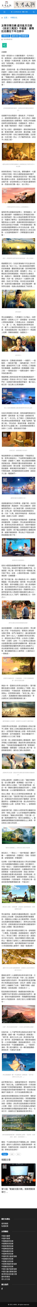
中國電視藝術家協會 (9, 1264)
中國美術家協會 (7, 1254)
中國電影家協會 (7, 1244)
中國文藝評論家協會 (9, 1269)
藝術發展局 (5, 1277)
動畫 (12, 1154)
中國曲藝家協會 (7, 1251)
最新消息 (15, 36)
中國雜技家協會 (7, 1266)
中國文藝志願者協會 (9, 1272)
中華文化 (13, 18)
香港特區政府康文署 (9, 1274)
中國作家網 (5, 1239)
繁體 (23, 12)
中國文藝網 (5, 1236)
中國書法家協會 (7, 1261)
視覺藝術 (24, 36)
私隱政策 (4, 1226)
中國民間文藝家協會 (9, 1256)
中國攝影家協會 (7, 1259)
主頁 (5, 18)
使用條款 (4, 1224)
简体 (26, 12)
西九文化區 (5, 1279)
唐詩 (18, 1154)
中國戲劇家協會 (7, 1241)
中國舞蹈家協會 (7, 1249)
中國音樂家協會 (7, 1246)
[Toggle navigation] (4, 12)
